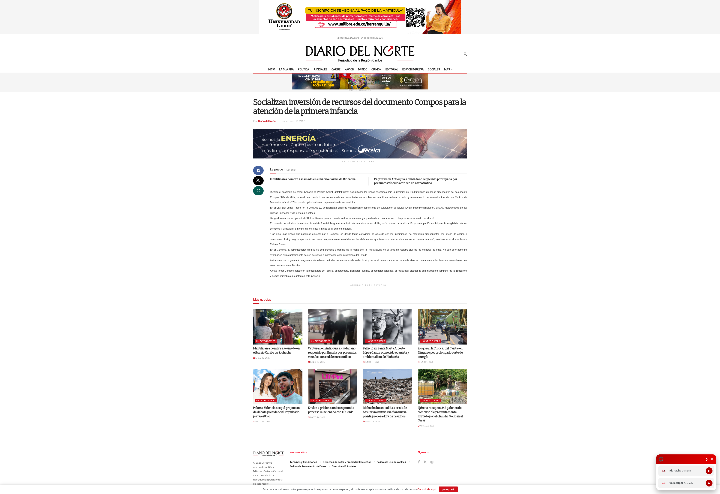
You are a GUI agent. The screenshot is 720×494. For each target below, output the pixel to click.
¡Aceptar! (448, 489)
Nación (349, 69)
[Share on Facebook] (258, 170)
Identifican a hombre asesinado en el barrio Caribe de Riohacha (313, 179)
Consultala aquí (426, 489)
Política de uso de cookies (391, 462)
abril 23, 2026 (426, 425)
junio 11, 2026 (371, 361)
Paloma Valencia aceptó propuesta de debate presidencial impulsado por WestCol (276, 412)
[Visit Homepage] (360, 54)
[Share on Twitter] (258, 180)
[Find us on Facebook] (419, 462)
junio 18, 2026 (262, 357)
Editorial (392, 69)
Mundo (362, 69)
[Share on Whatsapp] (258, 190)
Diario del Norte (267, 121)
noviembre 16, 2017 (293, 121)
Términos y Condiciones (303, 462)
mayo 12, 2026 (372, 421)
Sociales (434, 69)
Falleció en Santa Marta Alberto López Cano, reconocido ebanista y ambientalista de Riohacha (386, 353)
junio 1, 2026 (426, 361)
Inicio (271, 69)
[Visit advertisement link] (360, 17)
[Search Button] (465, 54)
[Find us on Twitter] (425, 462)
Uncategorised (266, 341)
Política (303, 69)
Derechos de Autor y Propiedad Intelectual (347, 462)
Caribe (336, 69)
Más (447, 69)
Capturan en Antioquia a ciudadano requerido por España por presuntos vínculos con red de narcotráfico (332, 353)
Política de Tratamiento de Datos (308, 466)
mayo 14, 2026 (262, 421)
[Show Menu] (254, 54)
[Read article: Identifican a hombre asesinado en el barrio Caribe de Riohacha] (277, 327)
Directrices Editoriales (344, 466)
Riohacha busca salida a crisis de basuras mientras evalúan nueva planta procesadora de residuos (385, 412)
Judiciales (320, 69)
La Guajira (286, 69)
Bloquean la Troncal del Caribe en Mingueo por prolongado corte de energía (440, 353)
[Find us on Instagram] (431, 462)
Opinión (376, 69)
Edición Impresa (413, 69)
